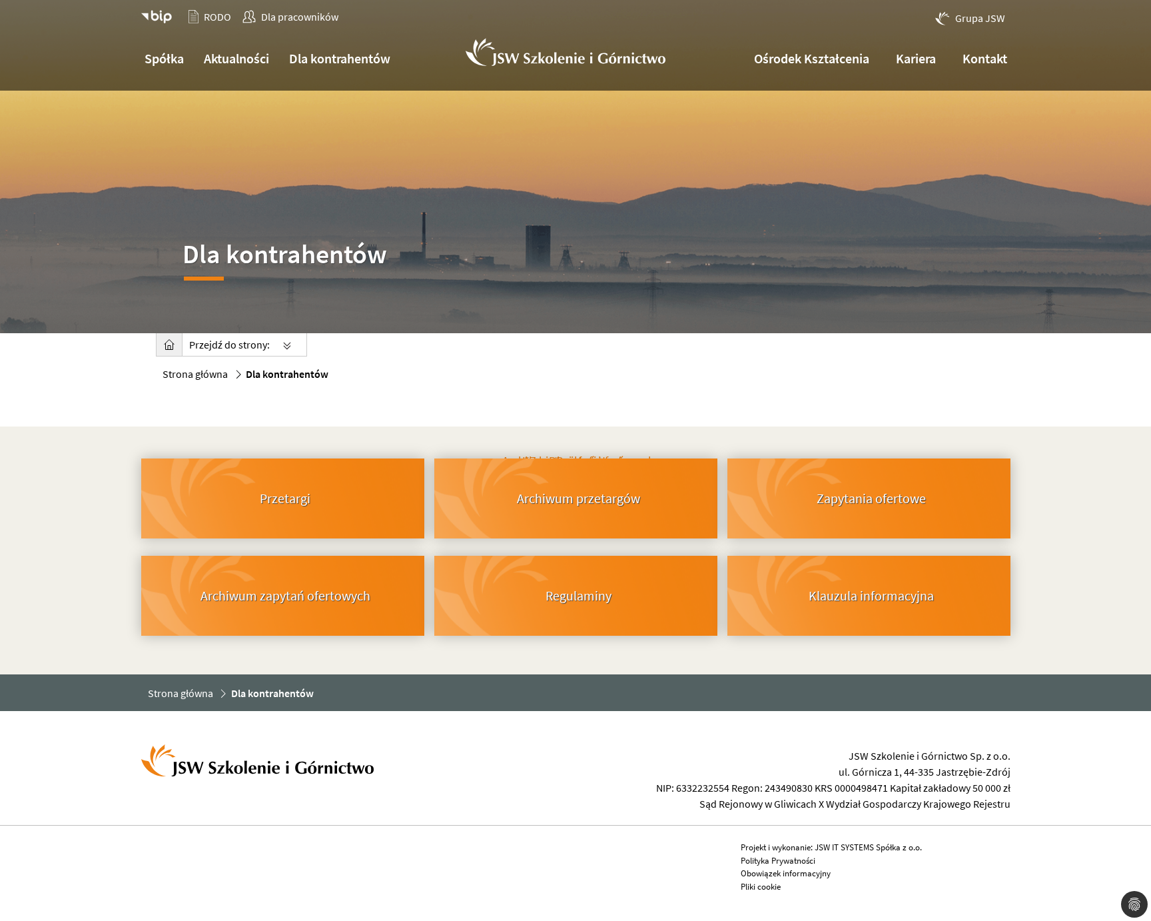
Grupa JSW (980, 18)
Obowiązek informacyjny (786, 873)
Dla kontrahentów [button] (339, 58)
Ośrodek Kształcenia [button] (811, 58)
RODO (217, 16)
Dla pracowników (299, 16)
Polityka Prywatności (778, 860)
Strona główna (195, 374)
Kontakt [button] (984, 58)
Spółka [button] (164, 58)
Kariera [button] (916, 58)
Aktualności (236, 58)
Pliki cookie (761, 886)
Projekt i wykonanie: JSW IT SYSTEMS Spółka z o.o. (831, 847)
